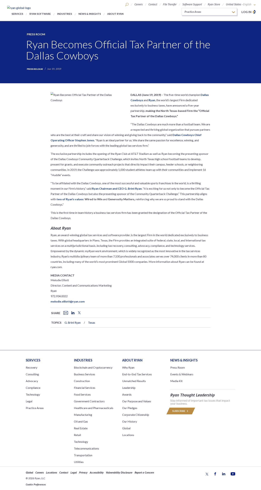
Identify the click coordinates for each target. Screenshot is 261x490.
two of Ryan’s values (69, 199)
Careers (138, 4)
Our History (129, 421)
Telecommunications (86, 448)
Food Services (82, 394)
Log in (246, 11)
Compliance (33, 387)
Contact (152, 4)
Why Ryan (128, 367)
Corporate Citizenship (135, 414)
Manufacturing (83, 414)
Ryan (152, 100)
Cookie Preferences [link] (36, 484)
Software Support (192, 4)
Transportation (83, 455)
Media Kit (176, 381)
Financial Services (84, 387)
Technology (33, 394)
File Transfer (169, 4)
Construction (82, 381)
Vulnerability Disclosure (119, 472)
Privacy (83, 472)
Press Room (36, 34)
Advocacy (32, 381)
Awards (127, 394)
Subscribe (179, 411)
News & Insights (89, 13)
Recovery (31, 367)
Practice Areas (35, 408)
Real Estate (81, 428)
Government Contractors (89, 401)
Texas (91, 322)
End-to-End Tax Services (137, 374)
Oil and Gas (81, 421)
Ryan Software (40, 13)
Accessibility (97, 472)
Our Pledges (129, 408)
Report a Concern (144, 472)
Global (126, 428)
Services (17, 13)
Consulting (32, 374)
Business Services (84, 374)
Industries (64, 13)
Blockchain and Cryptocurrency (93, 367)
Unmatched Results (134, 381)
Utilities (79, 462)
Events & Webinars (181, 374)
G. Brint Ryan (73, 322)
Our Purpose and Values (136, 401)
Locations (128, 435)
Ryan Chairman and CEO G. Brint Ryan (117, 188)
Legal (29, 401)
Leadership (128, 387)
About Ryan (115, 13)
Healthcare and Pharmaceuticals (93, 408)
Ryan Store (214, 4)
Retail (77, 435)
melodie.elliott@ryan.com (68, 301)
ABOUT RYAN (132, 360)
